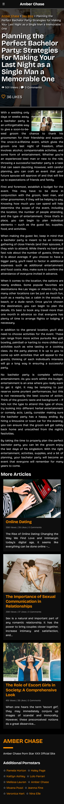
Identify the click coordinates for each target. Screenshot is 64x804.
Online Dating (19, 521)
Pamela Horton (16, 770)
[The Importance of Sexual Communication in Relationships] (32, 573)
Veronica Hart (16, 793)
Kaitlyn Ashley (16, 776)
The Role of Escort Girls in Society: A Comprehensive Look (31, 690)
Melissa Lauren (16, 782)
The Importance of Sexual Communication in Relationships (30, 601)
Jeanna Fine (35, 788)
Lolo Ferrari (37, 776)
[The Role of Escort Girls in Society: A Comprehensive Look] (32, 662)
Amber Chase (32, 4)
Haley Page (38, 770)
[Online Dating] (32, 498)
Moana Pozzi (15, 788)
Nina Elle (35, 793)
